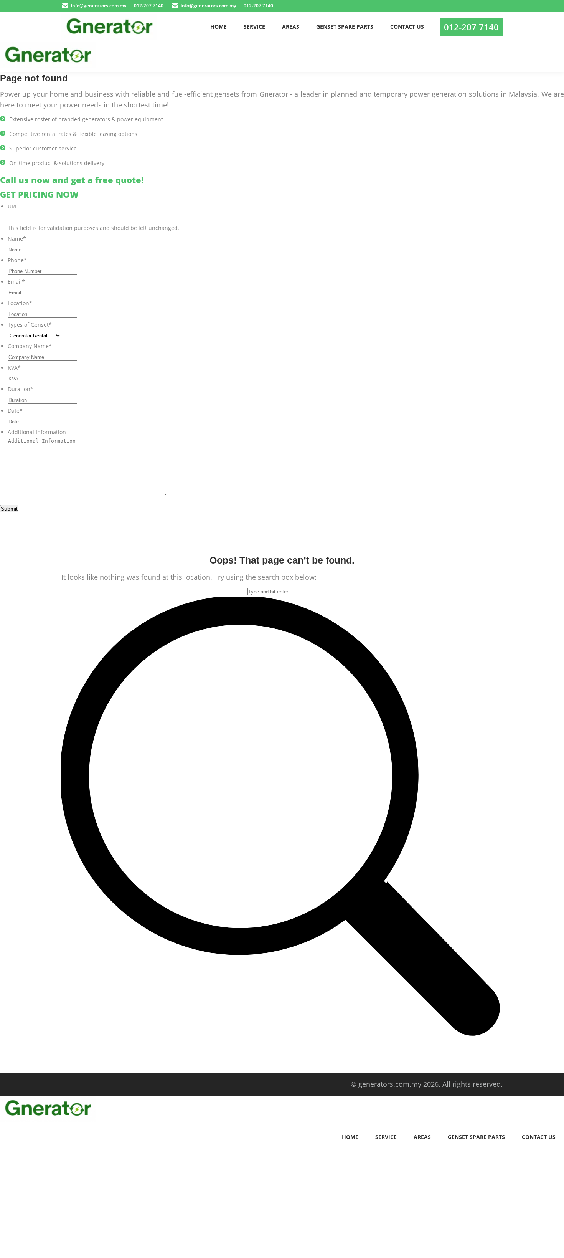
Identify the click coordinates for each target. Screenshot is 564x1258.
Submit (9, 509)
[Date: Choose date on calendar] (555, 421)
